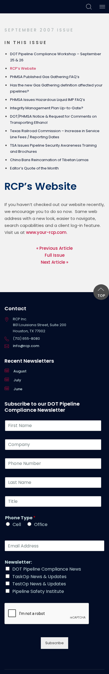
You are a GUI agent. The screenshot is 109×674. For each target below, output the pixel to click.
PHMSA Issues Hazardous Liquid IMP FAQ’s (47, 99)
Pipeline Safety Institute (38, 591)
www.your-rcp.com (46, 232)
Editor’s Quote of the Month (34, 168)
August (20, 371)
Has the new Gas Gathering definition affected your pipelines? (56, 88)
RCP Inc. (16, 6)
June (17, 389)
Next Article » (54, 262)
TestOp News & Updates (39, 584)
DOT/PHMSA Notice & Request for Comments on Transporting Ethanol (53, 119)
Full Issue (55, 255)
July (17, 380)
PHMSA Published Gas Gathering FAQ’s (44, 76)
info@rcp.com (26, 345)
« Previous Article (54, 248)
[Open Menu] (102, 6)
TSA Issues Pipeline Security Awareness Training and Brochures (53, 148)
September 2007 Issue (39, 30)
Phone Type (20, 518)
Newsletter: (18, 562)
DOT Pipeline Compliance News (46, 569)
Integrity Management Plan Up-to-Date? (46, 108)
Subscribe (54, 643)
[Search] (89, 6)
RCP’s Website (23, 68)
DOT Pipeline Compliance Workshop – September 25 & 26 (55, 57)
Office (41, 524)
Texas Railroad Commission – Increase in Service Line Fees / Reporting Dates (54, 134)
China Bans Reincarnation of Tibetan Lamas (49, 160)
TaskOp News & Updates (39, 576)
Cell (17, 524)
